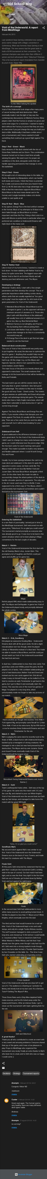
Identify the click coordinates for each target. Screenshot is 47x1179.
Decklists (6, 1073)
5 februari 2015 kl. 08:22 (28, 1083)
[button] (43, 28)
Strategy (16, 1073)
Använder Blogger (25, 1174)
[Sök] (43, 4)
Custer (14, 1100)
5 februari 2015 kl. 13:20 (26, 1100)
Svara (14, 1095)
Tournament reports (31, 1073)
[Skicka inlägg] (3, 1069)
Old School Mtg (20, 4)
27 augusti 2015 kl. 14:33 (28, 1120)
